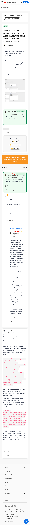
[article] (15, 182)
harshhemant (10, 45)
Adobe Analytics (5, 7)
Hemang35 (10, 330)
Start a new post (17, 159)
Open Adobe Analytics (13, 18)
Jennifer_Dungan (12, 111)
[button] (9, 42)
